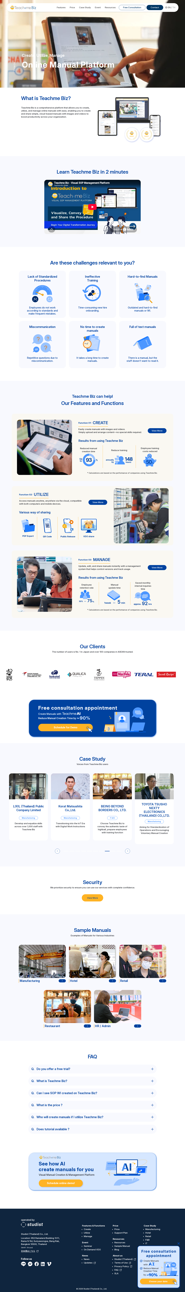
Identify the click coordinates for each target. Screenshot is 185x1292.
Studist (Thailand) (123, 1259)
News (85, 1255)
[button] (57, 851)
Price (115, 1225)
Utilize (87, 1233)
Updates (88, 1262)
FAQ (116, 1270)
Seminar (88, 1246)
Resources (118, 1239)
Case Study (150, 1225)
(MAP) (23, 1248)
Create (87, 1229)
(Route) (30, 1248)
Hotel (148, 1233)
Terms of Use (121, 1262)
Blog (116, 1249)
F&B (147, 1240)
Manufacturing (152, 1229)
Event (85, 1242)
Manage (88, 1236)
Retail (148, 1236)
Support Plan (121, 1233)
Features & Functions (93, 1225)
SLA (116, 1273)
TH (173, 7)
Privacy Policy (121, 1266)
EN (169, 7)
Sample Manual (122, 1246)
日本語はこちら (28, 1251)
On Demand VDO (92, 1249)
